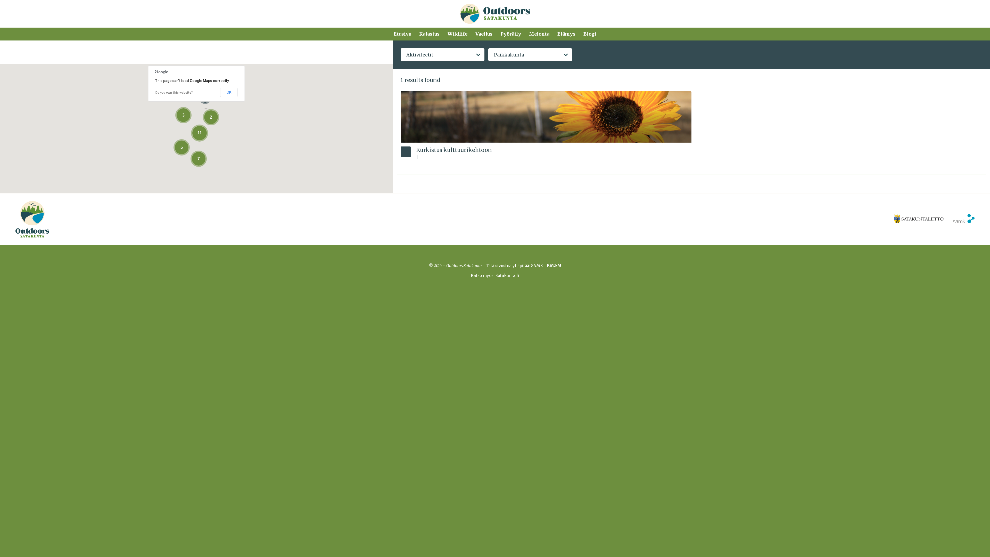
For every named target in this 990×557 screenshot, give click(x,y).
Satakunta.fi (507, 275)
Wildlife (457, 34)
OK (229, 92)
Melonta (539, 34)
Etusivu (402, 34)
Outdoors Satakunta (495, 14)
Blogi (589, 34)
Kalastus (429, 34)
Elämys (566, 34)
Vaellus (483, 34)
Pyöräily (510, 34)
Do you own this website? (174, 92)
